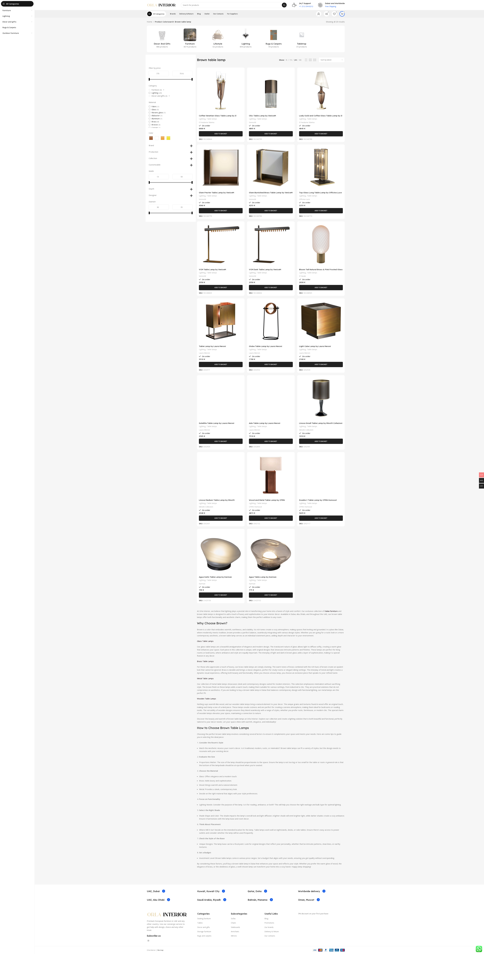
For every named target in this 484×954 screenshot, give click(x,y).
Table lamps (212, 119)
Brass (154, 121)
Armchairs (235, 931)
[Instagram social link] (148, 940)
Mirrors (234, 936)
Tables (200, 923)
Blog (266, 918)
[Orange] (162, 138)
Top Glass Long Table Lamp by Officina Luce (320, 192)
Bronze (155, 124)
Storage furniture (204, 931)
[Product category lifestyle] (218, 38)
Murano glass (157, 112)
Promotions (269, 923)
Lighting (155, 93)
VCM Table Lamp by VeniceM (212, 269)
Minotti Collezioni (306, 430)
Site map (160, 950)
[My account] (319, 13)
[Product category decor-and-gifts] (162, 38)
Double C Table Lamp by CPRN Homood (318, 500)
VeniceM (252, 122)
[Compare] (241, 73)
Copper (155, 127)
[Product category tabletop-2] (301, 38)
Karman (202, 583)
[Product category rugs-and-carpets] (273, 38)
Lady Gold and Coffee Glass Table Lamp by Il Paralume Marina (320, 116)
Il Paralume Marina (206, 122)
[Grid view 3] (310, 60)
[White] (157, 138)
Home (150, 21)
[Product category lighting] (245, 38)
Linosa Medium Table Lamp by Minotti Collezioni (217, 501)
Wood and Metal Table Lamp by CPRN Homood (267, 501)
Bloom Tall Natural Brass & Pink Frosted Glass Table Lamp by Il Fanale (321, 270)
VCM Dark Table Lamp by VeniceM (265, 269)
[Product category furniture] (190, 38)
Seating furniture (204, 918)
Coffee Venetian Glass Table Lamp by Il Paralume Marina (217, 116)
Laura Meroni (204, 353)
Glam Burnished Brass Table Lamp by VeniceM (271, 192)
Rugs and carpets (204, 936)
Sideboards (235, 927)
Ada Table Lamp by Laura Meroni (264, 423)
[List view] (306, 60)
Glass (154, 109)
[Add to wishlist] (241, 85)
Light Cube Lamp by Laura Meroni (315, 346)
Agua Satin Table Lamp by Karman (215, 577)
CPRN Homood (255, 507)
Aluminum (156, 118)
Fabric (154, 106)
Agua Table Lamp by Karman (262, 577)
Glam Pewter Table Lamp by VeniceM (216, 192)
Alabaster (156, 115)
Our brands (269, 927)
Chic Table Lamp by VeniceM (262, 115)
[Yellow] (168, 138)
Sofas (233, 918)
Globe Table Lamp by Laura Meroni (265, 346)
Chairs (233, 923)
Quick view (241, 79)
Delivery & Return (271, 931)
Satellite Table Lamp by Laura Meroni (216, 423)
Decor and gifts (158, 96)
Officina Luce (304, 199)
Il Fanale (302, 276)
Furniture (155, 90)
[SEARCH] (284, 5)
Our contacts (269, 936)
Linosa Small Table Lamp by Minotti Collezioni (320, 423)
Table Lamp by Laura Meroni (212, 346)
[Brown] (151, 138)
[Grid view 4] (314, 60)
